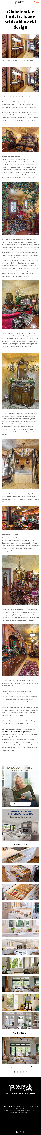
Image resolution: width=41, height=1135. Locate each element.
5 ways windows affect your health (20, 1067)
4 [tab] (23, 1072)
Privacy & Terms (7, 1106)
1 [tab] (15, 1072)
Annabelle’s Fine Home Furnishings (13, 732)
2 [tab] (17, 1072)
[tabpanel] (20, 1053)
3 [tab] (20, 1072)
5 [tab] (26, 1072)
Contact (14, 1094)
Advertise (21, 1094)
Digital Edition (30, 1094)
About (8, 1094)
